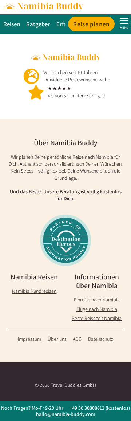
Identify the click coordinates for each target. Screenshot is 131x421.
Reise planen (91, 24)
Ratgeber (38, 24)
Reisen (11, 24)
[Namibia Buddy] (65, 7)
